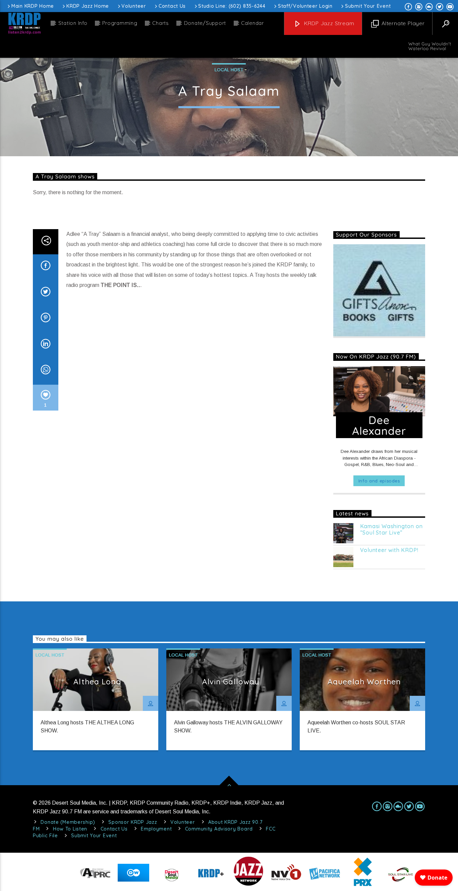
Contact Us (172, 6)
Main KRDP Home (32, 6)
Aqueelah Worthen (364, 681)
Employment (156, 829)
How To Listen (70, 829)
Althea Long (97, 681)
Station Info (73, 23)
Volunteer (133, 6)
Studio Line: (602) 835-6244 (231, 6)
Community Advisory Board (219, 829)
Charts (160, 23)
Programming (119, 23)
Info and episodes (379, 480)
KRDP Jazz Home (87, 6)
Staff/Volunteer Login (305, 6)
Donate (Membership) (68, 822)
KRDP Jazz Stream (328, 23)
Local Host (229, 69)
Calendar (252, 23)
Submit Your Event (368, 6)
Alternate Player (402, 23)
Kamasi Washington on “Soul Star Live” (391, 529)
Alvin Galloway (231, 681)
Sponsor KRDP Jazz (132, 822)
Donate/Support (205, 23)
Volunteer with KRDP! (389, 550)
